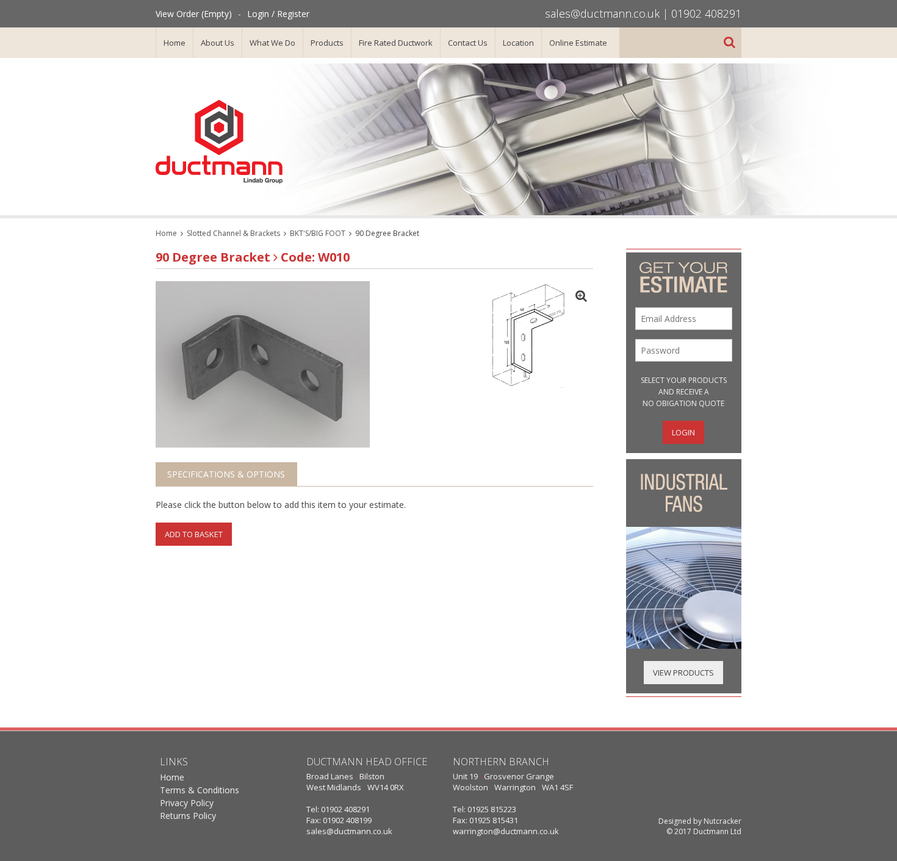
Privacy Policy (187, 803)
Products (327, 42)
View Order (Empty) (194, 14)
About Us (217, 42)
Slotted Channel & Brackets (233, 233)
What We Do (272, 42)
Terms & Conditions (199, 790)
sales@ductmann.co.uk (602, 13)
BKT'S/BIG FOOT (317, 233)
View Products (683, 672)
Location (518, 42)
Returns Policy (188, 815)
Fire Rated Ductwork (396, 42)
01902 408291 (706, 13)
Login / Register (278, 14)
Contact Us (468, 42)
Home (175, 42)
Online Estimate (578, 42)
